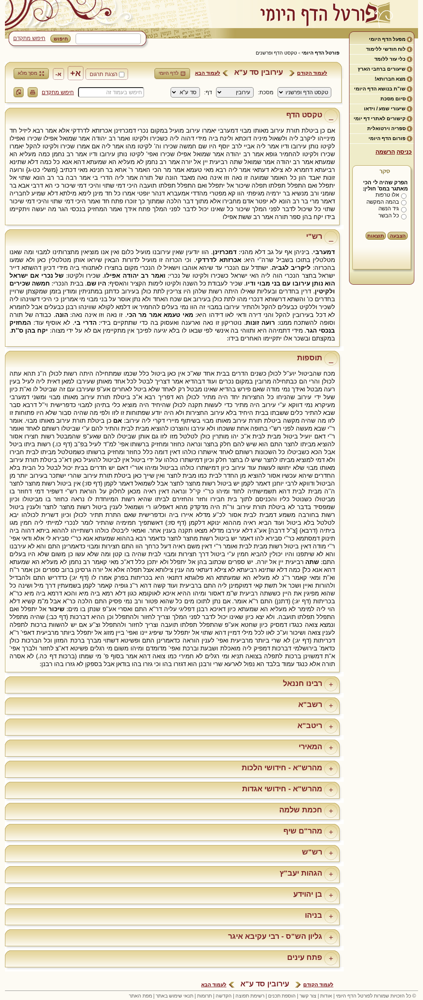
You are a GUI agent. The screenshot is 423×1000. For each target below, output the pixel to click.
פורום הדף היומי (387, 138)
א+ (75, 73)
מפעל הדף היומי (387, 39)
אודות (326, 996)
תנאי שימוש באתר (174, 996)
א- (58, 74)
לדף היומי (168, 73)
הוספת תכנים (282, 996)
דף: (208, 92)
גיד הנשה (388, 208)
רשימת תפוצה (249, 996)
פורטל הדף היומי (321, 53)
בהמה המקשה (382, 202)
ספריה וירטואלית (386, 128)
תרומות (204, 996)
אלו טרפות (387, 195)
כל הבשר (388, 215)
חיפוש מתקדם (29, 38)
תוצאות (375, 236)
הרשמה (385, 151)
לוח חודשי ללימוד (386, 49)
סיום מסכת (393, 99)
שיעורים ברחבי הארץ (382, 69)
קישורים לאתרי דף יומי (380, 118)
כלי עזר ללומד (390, 59)
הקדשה (224, 996)
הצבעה (398, 236)
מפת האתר (140, 996)
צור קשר (307, 996)
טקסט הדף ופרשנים (276, 53)
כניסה (404, 151)
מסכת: (265, 92)
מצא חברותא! (390, 79)
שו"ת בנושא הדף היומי (380, 89)
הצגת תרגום (103, 74)
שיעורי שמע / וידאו (385, 109)
